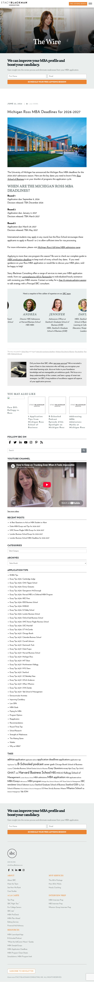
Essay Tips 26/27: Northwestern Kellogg (24, 664)
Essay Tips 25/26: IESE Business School (24, 602)
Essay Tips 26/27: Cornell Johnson (22, 641)
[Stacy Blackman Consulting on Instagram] (23, 870)
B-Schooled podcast (30, 764)
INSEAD (59, 773)
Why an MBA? (15, 746)
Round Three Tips (16, 727)
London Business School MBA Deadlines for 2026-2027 (29, 538)
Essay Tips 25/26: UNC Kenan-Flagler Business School (29, 622)
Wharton (63, 788)
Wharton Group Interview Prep (60, 907)
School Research (16, 731)
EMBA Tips (14, 575)
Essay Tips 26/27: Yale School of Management (26, 692)
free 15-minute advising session (72, 280)
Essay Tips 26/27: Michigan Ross (21, 657)
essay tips (67, 768)
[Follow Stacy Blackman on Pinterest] (36, 442)
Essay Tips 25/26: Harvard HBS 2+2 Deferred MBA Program (31, 594)
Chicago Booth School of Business (68, 764)
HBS (53, 772)
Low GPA (13, 703)
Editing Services (13, 922)
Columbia (9, 768)
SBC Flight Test (13, 904)
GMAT (11, 773)
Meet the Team (12, 884)
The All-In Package (55, 880)
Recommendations (16, 723)
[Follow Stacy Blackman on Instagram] (31, 442)
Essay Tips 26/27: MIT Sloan (20, 661)
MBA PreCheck (13, 915)
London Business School (26, 777)
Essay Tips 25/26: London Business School (25, 614)
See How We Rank (14, 887)
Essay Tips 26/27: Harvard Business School (25, 653)
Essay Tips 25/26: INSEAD (19, 606)
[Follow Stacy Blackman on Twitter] (15, 442)
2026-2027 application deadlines (45, 351)
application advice (31, 760)
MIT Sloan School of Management (70, 781)
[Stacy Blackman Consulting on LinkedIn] (16, 870)
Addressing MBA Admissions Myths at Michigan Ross (77, 422)
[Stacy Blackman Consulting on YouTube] (19, 870)
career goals (49, 764)
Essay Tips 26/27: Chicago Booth (21, 633)
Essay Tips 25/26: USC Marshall (21, 626)
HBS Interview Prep (56, 904)
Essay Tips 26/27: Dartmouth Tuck (22, 645)
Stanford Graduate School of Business (50, 785)
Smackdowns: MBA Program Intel (19, 956)
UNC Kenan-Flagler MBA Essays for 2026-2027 (27, 530)
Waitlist (12, 742)
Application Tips (12, 764)
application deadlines (48, 759)
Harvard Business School (35, 772)
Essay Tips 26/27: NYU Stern (20, 668)
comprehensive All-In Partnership (37, 277)
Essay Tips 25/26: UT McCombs (21, 629)
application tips (75, 760)
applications (64, 759)
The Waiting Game (16, 738)
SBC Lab (11, 911)
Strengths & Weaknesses (18, 734)
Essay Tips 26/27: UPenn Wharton (22, 684)
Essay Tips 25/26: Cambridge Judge (22, 579)
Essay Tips (75, 768)
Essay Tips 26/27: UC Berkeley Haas (22, 676)
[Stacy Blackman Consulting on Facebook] (10, 442)
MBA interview (23, 781)
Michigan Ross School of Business (64, 351)
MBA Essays (13, 781)
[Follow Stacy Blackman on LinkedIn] (20, 442)
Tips (79, 785)
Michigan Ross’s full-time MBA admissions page (59, 247)
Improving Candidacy (17, 699)
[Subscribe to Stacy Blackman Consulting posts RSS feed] (41, 442)
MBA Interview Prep (56, 900)
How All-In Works (55, 884)
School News (25, 351)
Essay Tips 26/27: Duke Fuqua (20, 649)
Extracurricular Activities (18, 696)
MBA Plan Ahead (13, 918)
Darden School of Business (40, 768)
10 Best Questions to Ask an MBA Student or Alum (28, 522)
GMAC (81, 768)
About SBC (11, 880)
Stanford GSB (72, 785)
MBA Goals (14, 707)
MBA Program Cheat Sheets (17, 953)
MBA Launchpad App (15, 934)
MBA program (34, 781)
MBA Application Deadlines (17, 949)
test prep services (60, 363)
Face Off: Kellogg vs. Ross (13, 410)
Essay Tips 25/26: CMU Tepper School (23, 583)
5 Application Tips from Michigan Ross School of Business (36, 422)
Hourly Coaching (55, 887)
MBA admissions (40, 777)
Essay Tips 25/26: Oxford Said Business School (26, 618)
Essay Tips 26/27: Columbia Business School (25, 637)
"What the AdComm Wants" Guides (20, 942)
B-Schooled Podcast (14, 938)
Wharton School (74, 788)
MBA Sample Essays (14, 945)
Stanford (32, 785)
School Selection (23, 785)
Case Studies (12, 891)
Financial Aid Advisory (15, 926)
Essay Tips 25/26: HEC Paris (20, 598)
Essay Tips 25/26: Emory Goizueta (22, 587)
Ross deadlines (79, 351)
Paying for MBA (15, 711)
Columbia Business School (21, 768)
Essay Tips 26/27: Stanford (19, 672)
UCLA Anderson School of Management (30, 788)
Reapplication (14, 719)
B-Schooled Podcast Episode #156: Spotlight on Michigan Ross (56, 422)
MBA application (56, 777)
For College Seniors (14, 907)
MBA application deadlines (19, 259)
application (20, 759)
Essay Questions (55, 768)
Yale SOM (24, 792)
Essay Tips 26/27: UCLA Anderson (22, 680)
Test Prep (10, 900)
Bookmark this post (16, 354)
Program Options (16, 715)
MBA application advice (73, 777)
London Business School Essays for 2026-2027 (26, 534)
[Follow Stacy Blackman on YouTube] (26, 442)
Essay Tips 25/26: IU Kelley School (22, 610)
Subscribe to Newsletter (21, 971)
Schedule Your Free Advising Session (47, 82)
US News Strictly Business (51, 788)
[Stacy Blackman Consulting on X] (12, 870)
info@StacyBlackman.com (15, 865)
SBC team (66, 294)
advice (11, 759)
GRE (17, 773)
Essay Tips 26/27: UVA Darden (21, 688)
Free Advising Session (78, 4)
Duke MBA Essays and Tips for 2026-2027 (25, 526)
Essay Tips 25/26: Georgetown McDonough (25, 591)
